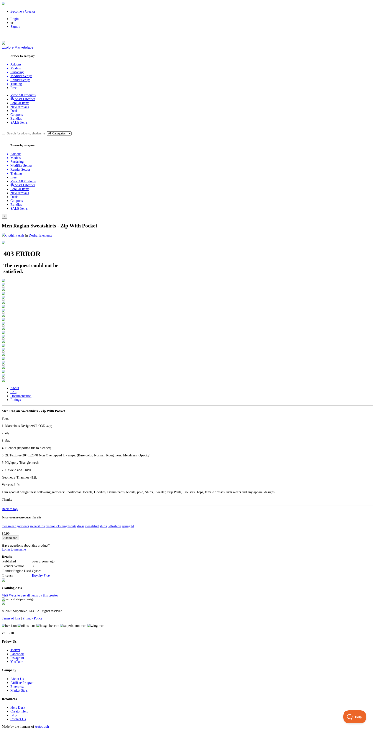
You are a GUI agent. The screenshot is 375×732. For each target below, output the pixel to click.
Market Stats (19, 690)
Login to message (14, 549)
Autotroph (42, 726)
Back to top (10, 509)
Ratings (15, 400)
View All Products (23, 95)
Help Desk (17, 707)
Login (14, 19)
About (14, 388)
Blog (13, 715)
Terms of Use (11, 618)
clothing (61, 526)
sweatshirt (92, 526)
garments (22, 526)
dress (80, 526)
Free (13, 88)
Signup (15, 26)
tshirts (72, 526)
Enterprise (17, 686)
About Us (17, 679)
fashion (51, 526)
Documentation (20, 396)
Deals (14, 111)
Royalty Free (41, 575)
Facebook (17, 654)
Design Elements (40, 235)
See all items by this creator (39, 595)
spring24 (128, 526)
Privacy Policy (33, 618)
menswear (9, 526)
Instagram (17, 658)
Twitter (15, 650)
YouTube (16, 661)
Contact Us (18, 719)
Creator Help (19, 711)
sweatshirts (37, 526)
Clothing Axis (14, 235)
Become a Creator (22, 11)
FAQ (13, 392)
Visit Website (11, 595)
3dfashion (114, 526)
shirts (103, 526)
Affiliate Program (22, 683)
